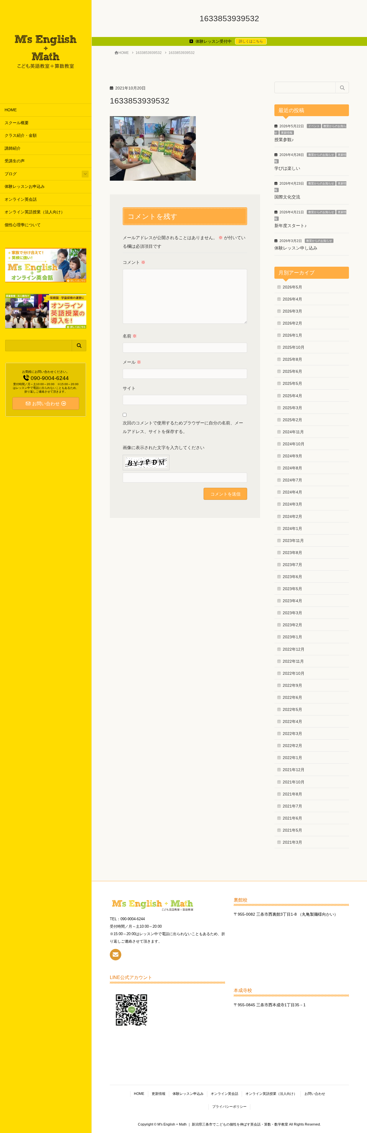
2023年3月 (292, 613)
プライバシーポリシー (229, 1107)
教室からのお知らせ (321, 154)
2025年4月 (292, 395)
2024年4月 (292, 492)
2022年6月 (292, 697)
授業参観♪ (284, 139)
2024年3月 (292, 504)
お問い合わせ (314, 1094)
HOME (11, 110)
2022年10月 (293, 673)
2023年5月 (292, 588)
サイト (129, 388)
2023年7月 (292, 564)
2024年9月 (292, 456)
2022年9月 (292, 685)
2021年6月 (292, 818)
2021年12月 (293, 769)
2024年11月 (293, 432)
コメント (134, 262)
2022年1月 (292, 757)
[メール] (115, 954)
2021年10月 (293, 782)
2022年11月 (293, 661)
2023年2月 (292, 625)
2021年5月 (292, 830)
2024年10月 (293, 444)
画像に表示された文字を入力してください (163, 447)
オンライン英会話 (21, 199)
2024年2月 (292, 516)
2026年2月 (292, 323)
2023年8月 (292, 552)
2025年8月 (292, 359)
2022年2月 (292, 745)
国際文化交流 (287, 196)
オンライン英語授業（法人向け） (35, 212)
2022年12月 (293, 649)
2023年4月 (292, 600)
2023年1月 (292, 637)
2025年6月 (292, 371)
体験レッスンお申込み (25, 186)
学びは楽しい (287, 168)
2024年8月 (292, 468)
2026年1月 (292, 335)
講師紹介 (13, 148)
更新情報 (286, 132)
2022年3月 (292, 733)
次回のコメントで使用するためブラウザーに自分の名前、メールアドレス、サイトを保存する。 (183, 427)
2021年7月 (292, 806)
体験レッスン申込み (188, 1094)
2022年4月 (292, 721)
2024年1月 (292, 528)
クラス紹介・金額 (21, 135)
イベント (314, 126)
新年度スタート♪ (290, 225)
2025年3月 (292, 407)
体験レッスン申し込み (295, 247)
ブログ (11, 174)
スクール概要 (17, 123)
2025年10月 (293, 347)
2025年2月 (292, 420)
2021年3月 (292, 842)
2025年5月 (292, 383)
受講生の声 (15, 161)
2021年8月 (292, 794)
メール (132, 362)
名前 (130, 336)
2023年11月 (293, 540)
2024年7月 (292, 480)
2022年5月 (292, 709)
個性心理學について (23, 225)
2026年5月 (292, 287)
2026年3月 (292, 311)
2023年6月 (292, 576)
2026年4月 (292, 299)
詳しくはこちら (251, 41)
